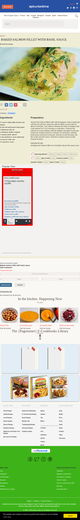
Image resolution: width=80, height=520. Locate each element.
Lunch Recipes (7, 417)
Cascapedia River (61, 489)
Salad (60, 424)
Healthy (2, 486)
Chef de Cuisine (7, 44)
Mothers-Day (26, 421)
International (4, 483)
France (22, 15)
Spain (54, 15)
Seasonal (2, 480)
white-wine (73, 154)
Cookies (61, 431)
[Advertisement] (16, 241)
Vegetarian (3, 474)
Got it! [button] (70, 516)
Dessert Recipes (8, 424)
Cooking (39, 6)
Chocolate (62, 438)
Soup (60, 411)
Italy (28, 15)
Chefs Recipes (7, 411)
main (53, 158)
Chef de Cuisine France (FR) (65, 483)
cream (38, 158)
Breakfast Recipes (8, 428)
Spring (42, 411)
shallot (58, 154)
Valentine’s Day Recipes (29, 411)
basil (65, 154)
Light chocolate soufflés (11, 207)
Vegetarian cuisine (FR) (63, 474)
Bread (60, 428)
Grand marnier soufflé (11, 214)
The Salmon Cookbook (63, 477)
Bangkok (40, 15)
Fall (41, 417)
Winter (42, 421)
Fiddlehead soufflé (10, 209)
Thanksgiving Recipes (28, 424)
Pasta (60, 421)
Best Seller (7, 7)
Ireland (33, 15)
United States (62, 15)
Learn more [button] (7, 517)
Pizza (60, 417)
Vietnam (36, 17)
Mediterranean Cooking (7, 489)
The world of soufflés (11, 201)
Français (72, 4)
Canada (48, 15)
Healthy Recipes (8, 414)
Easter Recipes (26, 417)
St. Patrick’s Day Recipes (29, 414)
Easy (1, 471)
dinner (63, 162)
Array (46, 162)
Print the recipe (2, 104)
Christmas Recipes (27, 428)
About (29, 501)
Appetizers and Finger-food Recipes (11, 432)
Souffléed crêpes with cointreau (14, 212)
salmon (51, 154)
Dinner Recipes (7, 421)
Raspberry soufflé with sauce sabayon (16, 216)
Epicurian (59, 486)
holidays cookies (27, 431)
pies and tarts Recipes (10, 437)
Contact (36, 501)
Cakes (61, 435)
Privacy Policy (46, 501)
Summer (42, 414)
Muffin (61, 414)
